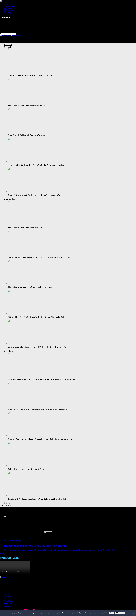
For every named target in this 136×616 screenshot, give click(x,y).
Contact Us (8, 14)
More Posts (4, 554)
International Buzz (10, 8)
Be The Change (9, 10)
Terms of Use (8, 606)
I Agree (111, 613)
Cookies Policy (8, 601)
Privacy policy (120, 613)
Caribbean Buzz (9, 6)
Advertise (7, 12)
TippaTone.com (29, 610)
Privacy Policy (8, 603)
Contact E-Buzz (8, 596)
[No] (134, 613)
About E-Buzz (9, 4)
